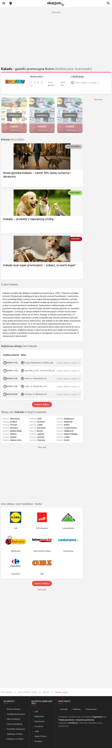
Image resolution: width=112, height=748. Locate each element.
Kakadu (46, 692)
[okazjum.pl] (56, 3)
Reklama (77, 709)
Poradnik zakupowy (16, 729)
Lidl (36, 711)
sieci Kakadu (19, 346)
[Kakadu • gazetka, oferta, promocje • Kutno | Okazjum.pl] (15, 82)
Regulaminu (97, 717)
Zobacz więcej (42, 404)
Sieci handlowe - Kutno (27, 692)
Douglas (38, 741)
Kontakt (64, 709)
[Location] (10, 3)
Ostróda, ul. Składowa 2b (35, 394)
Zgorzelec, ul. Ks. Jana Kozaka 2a (39, 370)
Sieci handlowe (13, 719)
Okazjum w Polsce (15, 739)
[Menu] (3, 3)
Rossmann (39, 721)
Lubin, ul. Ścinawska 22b (35, 386)
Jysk (37, 731)
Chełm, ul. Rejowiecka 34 (35, 378)
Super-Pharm (41, 736)
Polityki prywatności (66, 720)
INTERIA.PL (73, 723)
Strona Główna (13, 709)
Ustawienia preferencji (85, 720)
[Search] (108, 3)
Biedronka (39, 716)
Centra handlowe (14, 724)
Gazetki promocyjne (16, 714)
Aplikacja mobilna (15, 734)
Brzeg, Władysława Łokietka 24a (38, 363)
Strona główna (6, 692)
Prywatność (91, 709)
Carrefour (39, 726)
